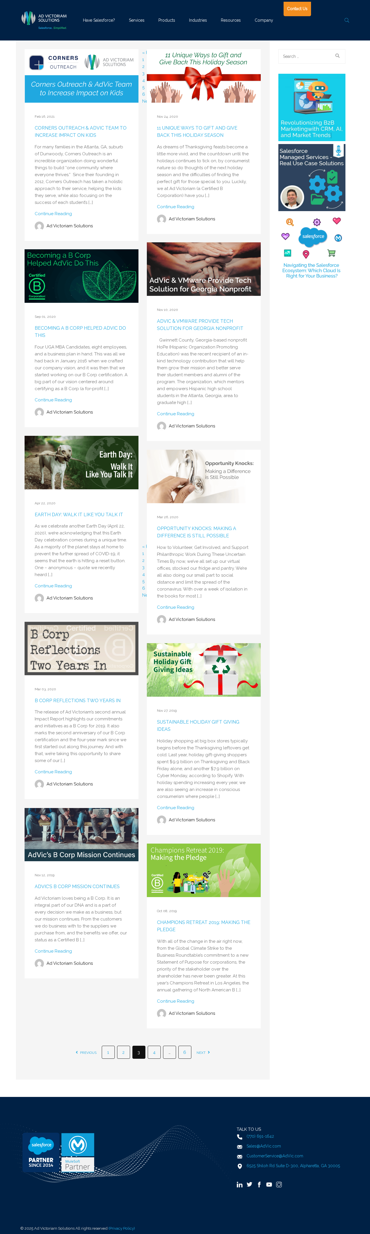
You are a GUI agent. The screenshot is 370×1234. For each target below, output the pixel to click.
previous (88, 1053)
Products (166, 20)
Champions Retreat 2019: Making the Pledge (203, 926)
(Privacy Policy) (121, 1228)
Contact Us (297, 8)
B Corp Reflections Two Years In (78, 700)
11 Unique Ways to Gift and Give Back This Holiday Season (197, 131)
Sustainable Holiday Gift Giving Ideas (198, 725)
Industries (198, 20)
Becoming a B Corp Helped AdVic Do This (80, 331)
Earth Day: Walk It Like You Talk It (79, 514)
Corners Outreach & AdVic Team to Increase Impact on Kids (81, 131)
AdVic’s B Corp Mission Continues (77, 886)
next (201, 1053)
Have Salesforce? (99, 20)
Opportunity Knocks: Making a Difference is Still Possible (196, 532)
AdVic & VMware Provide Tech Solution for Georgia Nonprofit (200, 324)
